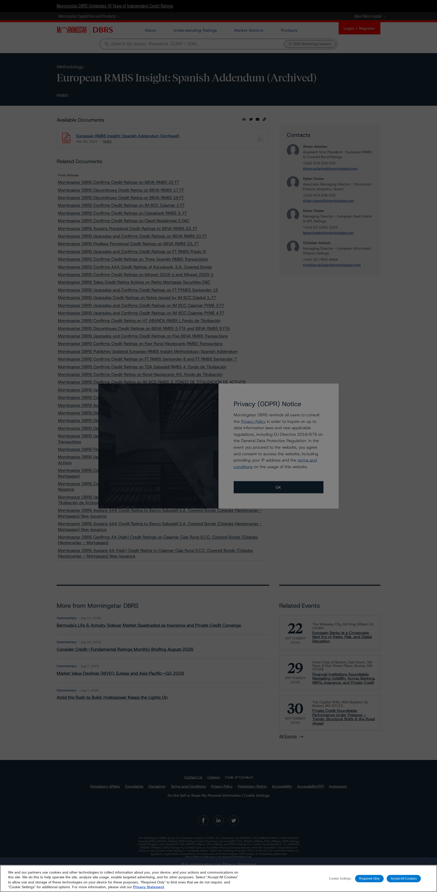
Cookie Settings (340, 878)
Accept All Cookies (404, 878)
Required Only (369, 878)
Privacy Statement (148, 887)
